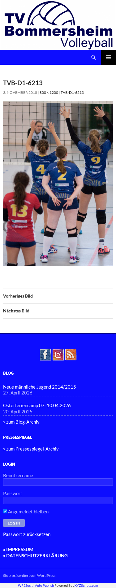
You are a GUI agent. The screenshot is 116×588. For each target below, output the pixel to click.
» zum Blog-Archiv (21, 422)
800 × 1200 (49, 92)
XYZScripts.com (86, 585)
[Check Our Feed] (70, 353)
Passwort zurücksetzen (26, 534)
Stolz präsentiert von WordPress (29, 575)
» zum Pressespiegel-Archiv (31, 448)
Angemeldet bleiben (28, 511)
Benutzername (18, 475)
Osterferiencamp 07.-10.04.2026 (37, 405)
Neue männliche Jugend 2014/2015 (39, 387)
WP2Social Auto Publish (36, 585)
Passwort (12, 493)
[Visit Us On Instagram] (58, 353)
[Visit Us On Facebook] (45, 353)
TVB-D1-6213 (72, 92)
